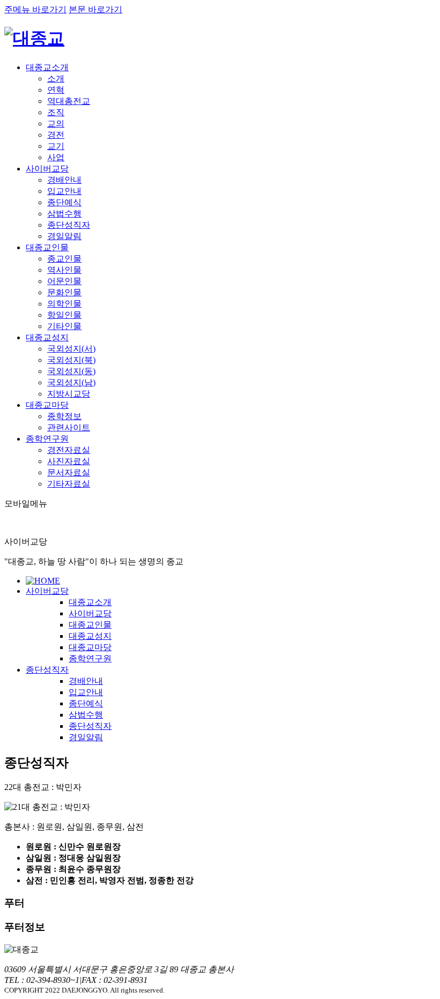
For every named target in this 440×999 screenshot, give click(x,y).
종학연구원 (47, 438)
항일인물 (64, 314)
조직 (55, 112)
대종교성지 (47, 337)
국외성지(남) (71, 382)
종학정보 (64, 416)
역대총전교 (68, 101)
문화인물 (64, 292)
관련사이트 (68, 427)
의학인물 (64, 303)
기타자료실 (68, 483)
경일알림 (64, 236)
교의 (55, 123)
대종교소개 (47, 67)
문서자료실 (68, 472)
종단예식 (64, 202)
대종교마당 (47, 404)
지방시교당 (68, 393)
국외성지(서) (71, 348)
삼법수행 (64, 213)
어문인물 (64, 281)
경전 (55, 134)
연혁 (55, 89)
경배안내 (64, 179)
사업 (55, 157)
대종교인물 (47, 247)
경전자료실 (68, 449)
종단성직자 (68, 224)
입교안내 (64, 191)
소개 (55, 78)
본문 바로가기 (95, 9)
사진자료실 (68, 461)
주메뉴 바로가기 (35, 9)
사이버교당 (47, 168)
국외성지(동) (71, 371)
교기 (55, 146)
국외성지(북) (71, 359)
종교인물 (64, 258)
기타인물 (64, 326)
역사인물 (64, 269)
